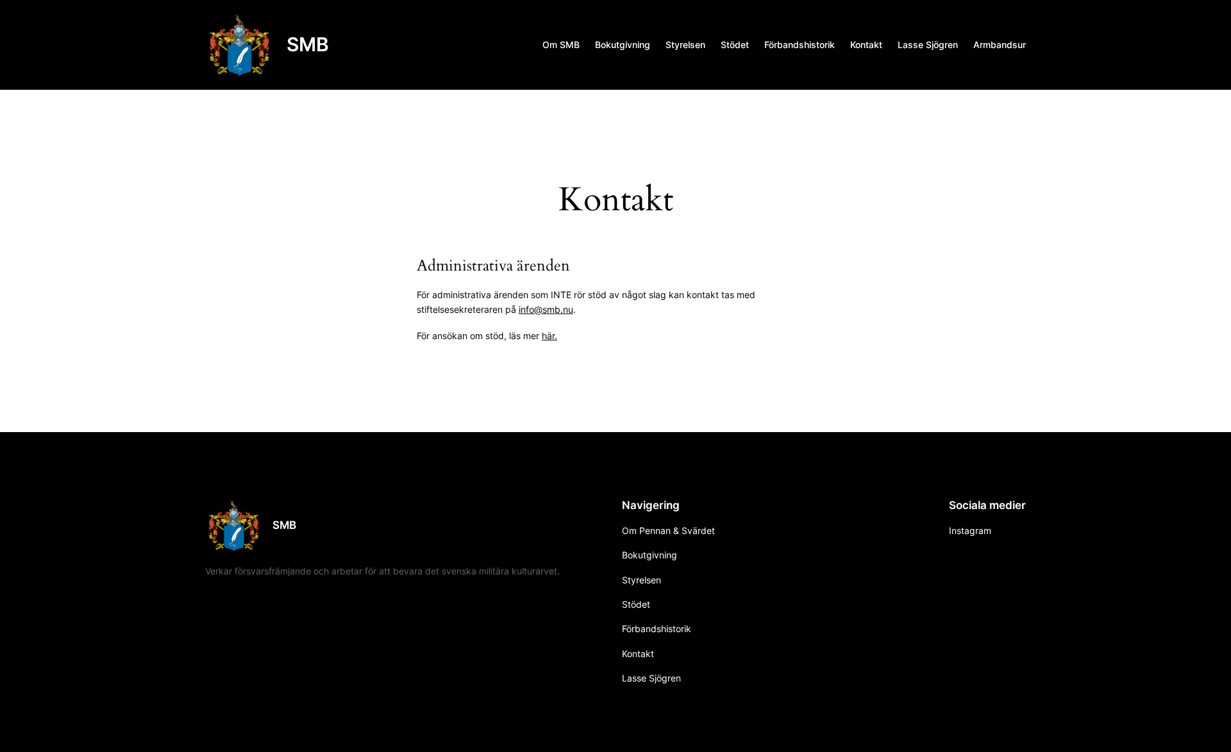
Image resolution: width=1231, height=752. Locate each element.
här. (549, 335)
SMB (308, 44)
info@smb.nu (546, 309)
